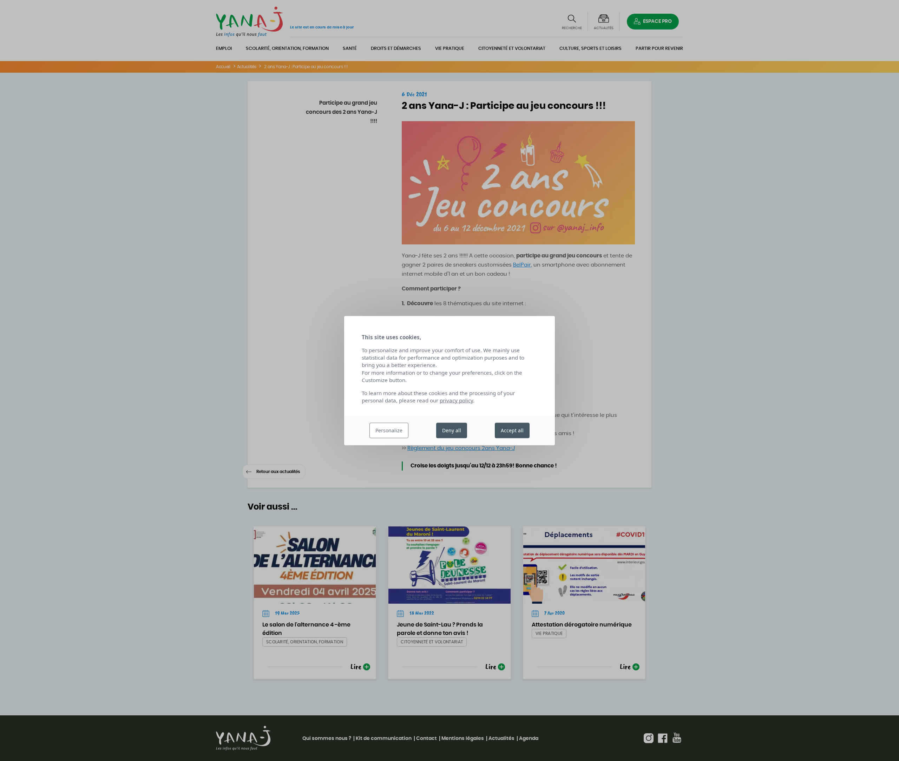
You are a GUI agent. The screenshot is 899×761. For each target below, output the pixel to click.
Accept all (512, 430)
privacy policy (456, 400)
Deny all (451, 430)
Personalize (388, 430)
